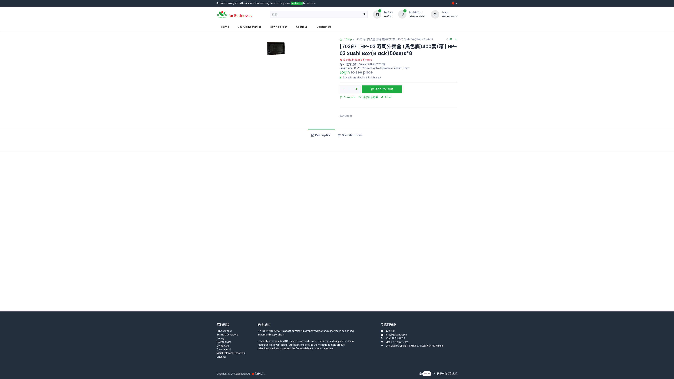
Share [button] (388, 97)
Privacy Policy (224, 331)
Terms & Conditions (227, 334)
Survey (220, 338)
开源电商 (442, 373)
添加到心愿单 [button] (370, 97)
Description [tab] (323, 135)
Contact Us (223, 345)
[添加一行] (356, 89)
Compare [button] (349, 97)
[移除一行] (343, 89)
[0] (377, 14)
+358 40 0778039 (395, 338)
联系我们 (390, 331)
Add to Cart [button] (383, 89)
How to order (224, 342)
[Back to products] (451, 39)
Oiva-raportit (224, 349)
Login (345, 72)
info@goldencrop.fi (396, 334)
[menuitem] (225, 27)
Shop (349, 39)
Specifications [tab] (352, 135)
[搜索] (364, 14)
